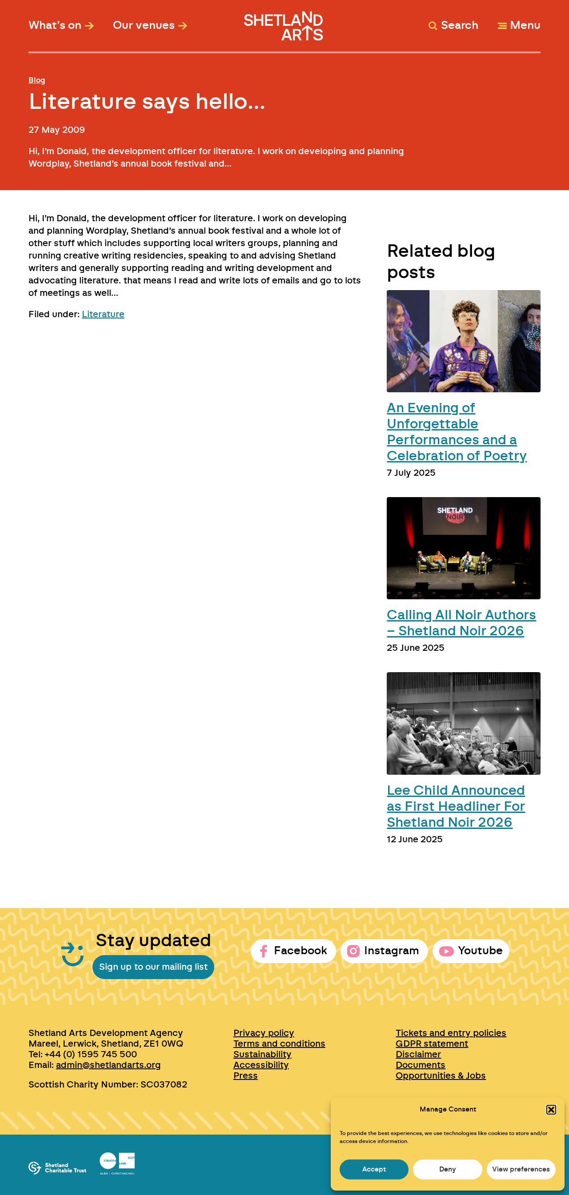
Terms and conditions (279, 1044)
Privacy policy (263, 1033)
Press (245, 1076)
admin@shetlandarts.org (108, 1065)
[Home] (285, 21)
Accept (374, 1169)
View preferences (521, 1169)
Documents (420, 1065)
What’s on (54, 25)
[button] (551, 1109)
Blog (36, 80)
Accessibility (261, 1065)
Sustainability (262, 1054)
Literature (103, 314)
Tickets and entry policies (451, 1033)
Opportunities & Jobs (441, 1076)
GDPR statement (432, 1044)
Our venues (144, 25)
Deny (447, 1169)
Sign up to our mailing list (153, 967)
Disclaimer (418, 1054)
